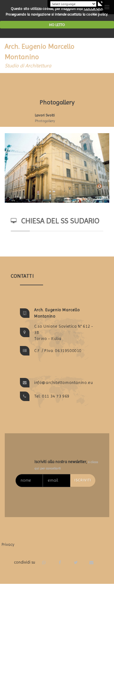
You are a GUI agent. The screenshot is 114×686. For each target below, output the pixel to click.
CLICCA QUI (93, 8)
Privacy (8, 544)
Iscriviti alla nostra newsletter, (66, 464)
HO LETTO (57, 24)
